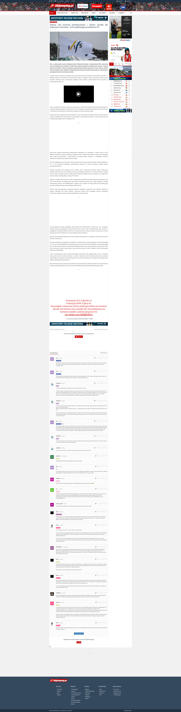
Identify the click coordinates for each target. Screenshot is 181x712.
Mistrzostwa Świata (75, 700)
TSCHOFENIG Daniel (118, 83)
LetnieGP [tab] (111, 64)
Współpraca (87, 696)
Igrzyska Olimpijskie (75, 702)
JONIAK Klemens (117, 106)
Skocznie (59, 691)
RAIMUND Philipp (117, 88)
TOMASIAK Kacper (118, 97)
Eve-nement (116, 689)
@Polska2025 (58, 514)
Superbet (101, 693)
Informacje (87, 693)
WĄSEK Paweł (117, 104)
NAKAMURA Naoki (118, 81)
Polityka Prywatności (89, 691)
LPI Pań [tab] (126, 63)
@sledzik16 (58, 360)
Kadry (58, 693)
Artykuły (59, 694)
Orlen (100, 694)
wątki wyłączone (103, 352)
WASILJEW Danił (117, 92)
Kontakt (73, 1)
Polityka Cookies (128, 710)
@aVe (57, 385)
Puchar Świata (53, 22)
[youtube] (55, 1)
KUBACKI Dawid (117, 99)
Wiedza (94, 12)
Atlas (100, 689)
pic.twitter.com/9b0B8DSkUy (79, 314)
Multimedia (102, 12)
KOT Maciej (116, 94)
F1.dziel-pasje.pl (117, 694)
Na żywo (73, 704)
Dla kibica (112, 12)
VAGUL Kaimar (117, 90)
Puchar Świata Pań (75, 694)
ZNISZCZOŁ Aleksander (119, 101)
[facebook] (51, 1)
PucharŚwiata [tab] (129, 64)
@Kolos (57, 481)
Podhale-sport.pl (117, 691)
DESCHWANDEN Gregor (119, 85)
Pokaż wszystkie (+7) (79, 633)
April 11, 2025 (89, 318)
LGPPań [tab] (123, 64)
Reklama (67, 1)
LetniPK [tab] (116, 64)
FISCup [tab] (119, 64)
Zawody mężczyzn (62, 12)
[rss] (57, 1)
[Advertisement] (79, 126)
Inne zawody (84, 12)
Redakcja (61, 1)
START (52, 12)
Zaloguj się (79, 336)
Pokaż (78, 642)
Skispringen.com (117, 693)
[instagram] (53, 1)
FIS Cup (73, 698)
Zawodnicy (59, 689)
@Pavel (57, 458)
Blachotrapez (102, 691)
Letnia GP (73, 691)
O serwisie (121, 12)
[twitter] (49, 1)
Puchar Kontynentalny (76, 693)
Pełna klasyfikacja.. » (127, 108)
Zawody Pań (74, 12)
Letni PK (73, 696)
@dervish (58, 527)
